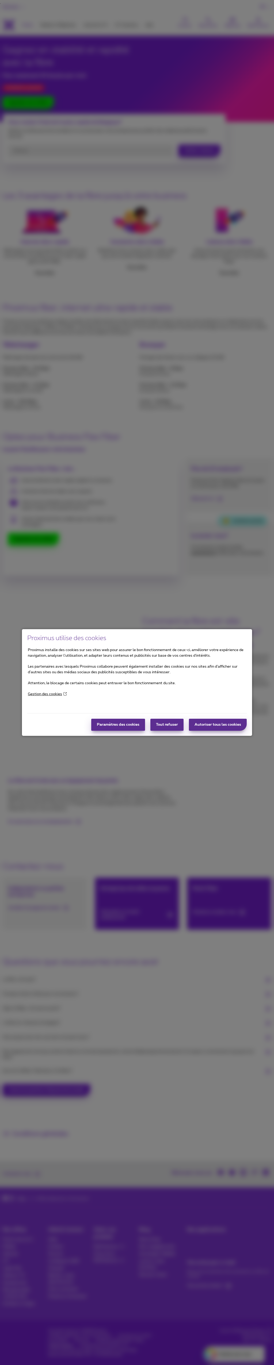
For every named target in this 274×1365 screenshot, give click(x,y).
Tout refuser (167, 724)
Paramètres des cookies (118, 724)
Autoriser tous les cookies (218, 724)
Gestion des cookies (45, 694)
